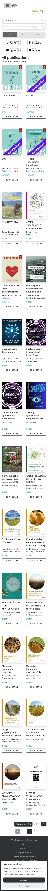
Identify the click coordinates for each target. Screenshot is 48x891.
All (9, 34)
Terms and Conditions (24, 857)
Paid (38, 34)
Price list (24, 848)
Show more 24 (23, 824)
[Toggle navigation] (7, 5)
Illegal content (24, 852)
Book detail (12, 116)
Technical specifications (24, 840)
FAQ (24, 844)
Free (24, 34)
